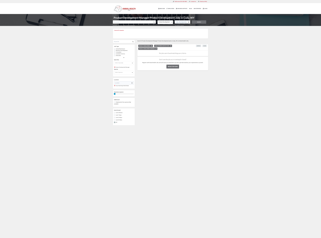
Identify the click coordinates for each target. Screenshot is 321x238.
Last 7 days (119, 115)
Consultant (118, 52)
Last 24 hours (119, 112)
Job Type (116, 46)
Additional (117, 99)
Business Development (121, 50)
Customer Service (120, 54)
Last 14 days (119, 117)
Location (116, 79)
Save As (198, 45)
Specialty (116, 59)
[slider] (115, 94)
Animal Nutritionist (120, 49)
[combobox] (165, 22)
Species (116, 69)
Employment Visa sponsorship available (122, 103)
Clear (204, 45)
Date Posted (117, 110)
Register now (173, 66)
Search (199, 22)
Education (118, 55)
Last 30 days (119, 120)
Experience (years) (118, 92)
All (116, 122)
